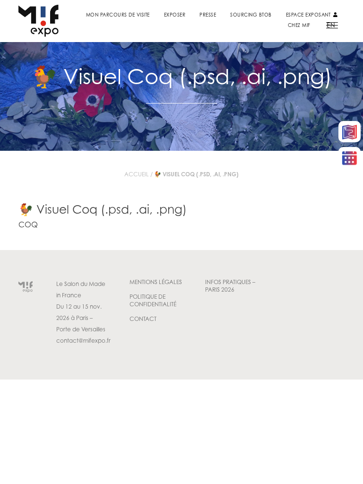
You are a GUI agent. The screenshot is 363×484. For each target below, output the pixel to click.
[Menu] (332, 25)
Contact (143, 318)
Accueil (136, 174)
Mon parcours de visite (118, 14)
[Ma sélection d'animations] (349, 157)
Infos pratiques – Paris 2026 (230, 285)
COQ (28, 224)
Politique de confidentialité (153, 300)
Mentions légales (156, 281)
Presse (207, 14)
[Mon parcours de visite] (349, 131)
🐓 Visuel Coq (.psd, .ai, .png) (102, 209)
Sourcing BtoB (251, 14)
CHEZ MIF (299, 25)
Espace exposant (309, 14)
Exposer (175, 14)
